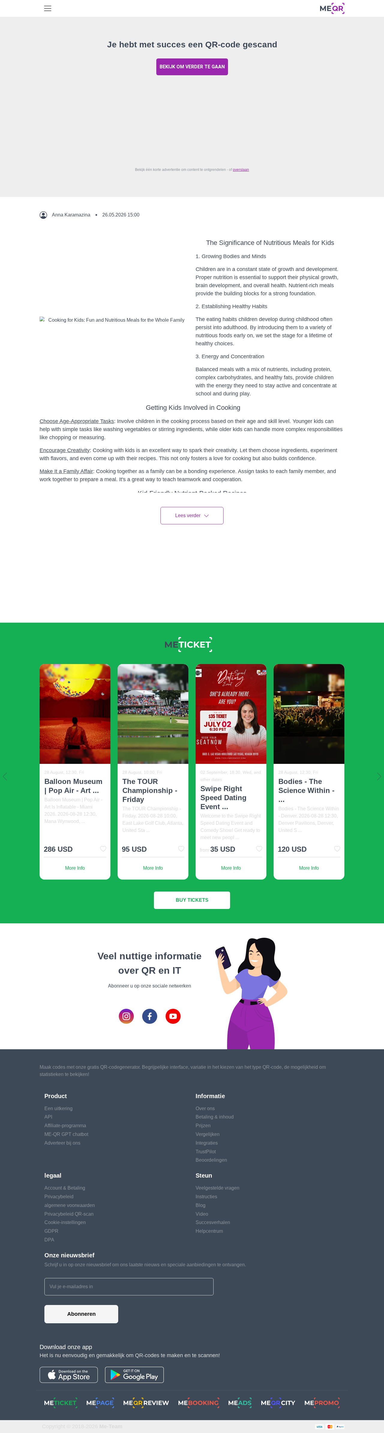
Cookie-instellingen (65, 1222)
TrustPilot (206, 1151)
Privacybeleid (59, 1196)
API (48, 1116)
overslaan (241, 170)
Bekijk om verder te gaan (192, 67)
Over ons (205, 1108)
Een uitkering (58, 1108)
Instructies (206, 1196)
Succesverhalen (213, 1222)
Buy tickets (192, 900)
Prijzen (203, 1125)
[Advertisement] (192, 120)
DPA (49, 1239)
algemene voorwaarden (69, 1205)
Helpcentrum (209, 1231)
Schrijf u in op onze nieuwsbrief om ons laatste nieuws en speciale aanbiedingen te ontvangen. (145, 1264)
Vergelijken (208, 1134)
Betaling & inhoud (215, 1116)
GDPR (51, 1231)
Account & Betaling (64, 1187)
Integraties (207, 1143)
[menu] (48, 8)
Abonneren (81, 1314)
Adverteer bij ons (62, 1143)
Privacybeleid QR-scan (69, 1214)
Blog (201, 1205)
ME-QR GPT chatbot (66, 1134)
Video (202, 1214)
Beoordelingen (211, 1160)
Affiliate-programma (65, 1125)
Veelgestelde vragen (217, 1187)
